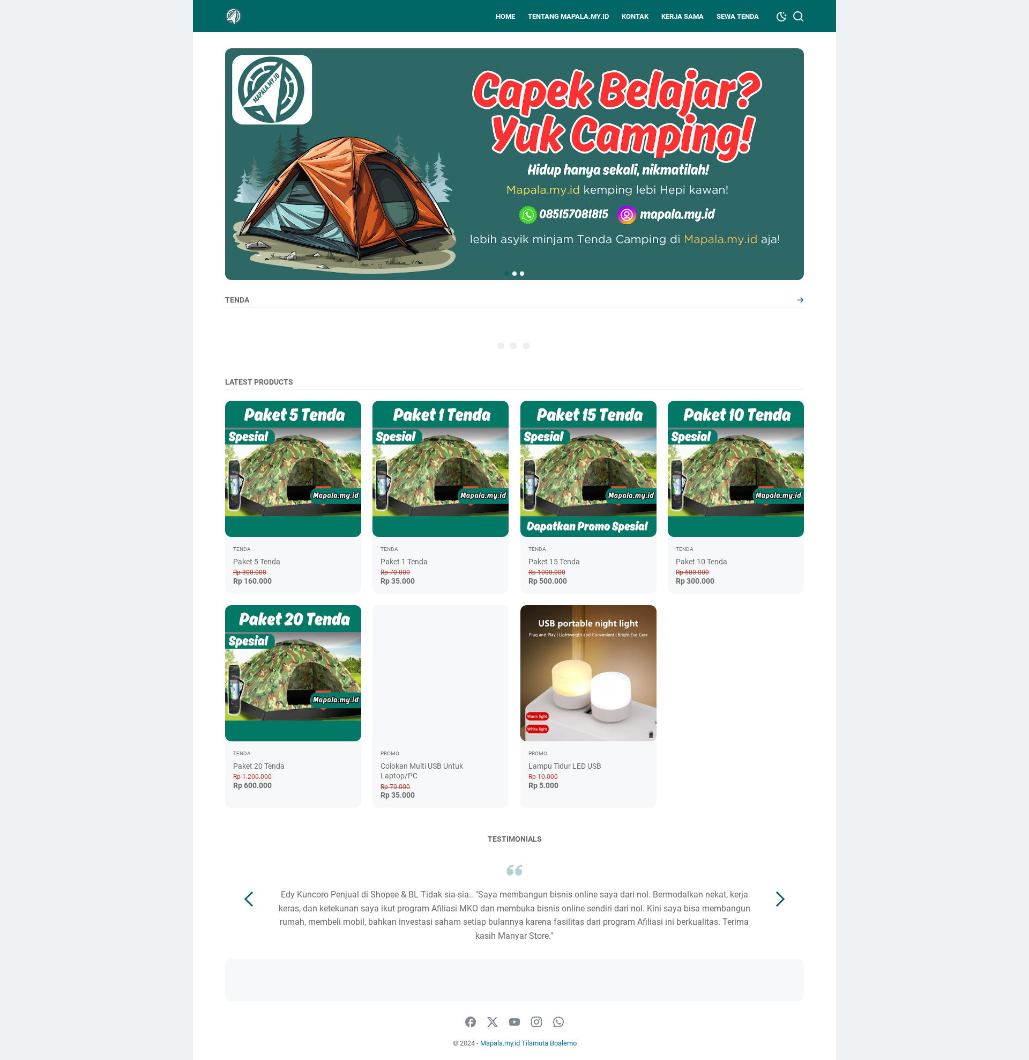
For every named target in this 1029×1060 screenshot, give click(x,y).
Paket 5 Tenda (256, 561)
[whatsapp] (558, 1022)
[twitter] (492, 1022)
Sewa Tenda (738, 16)
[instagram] (536, 1022)
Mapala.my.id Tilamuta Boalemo (528, 1043)
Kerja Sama (682, 16)
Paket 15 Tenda (554, 561)
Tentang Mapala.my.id (568, 16)
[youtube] (514, 1022)
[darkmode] (781, 15)
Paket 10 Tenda (701, 561)
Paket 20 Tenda (259, 766)
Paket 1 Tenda (404, 561)
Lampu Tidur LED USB (564, 766)
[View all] (800, 300)
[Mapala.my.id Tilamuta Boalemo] (233, 16)
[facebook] (471, 1022)
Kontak (635, 16)
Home (505, 16)
